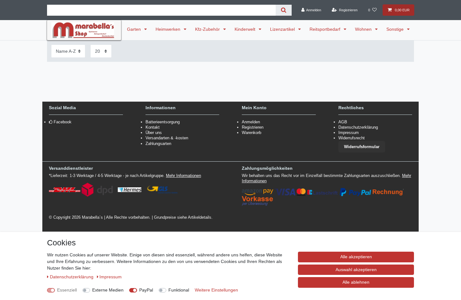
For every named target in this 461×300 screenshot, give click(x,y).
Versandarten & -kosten (167, 138)
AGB (342, 122)
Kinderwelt (246, 29)
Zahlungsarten (158, 143)
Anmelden (251, 122)
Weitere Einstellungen (216, 289)
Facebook (63, 122)
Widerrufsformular (361, 146)
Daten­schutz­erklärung (72, 276)
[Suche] (284, 10)
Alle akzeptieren (356, 256)
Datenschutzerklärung (358, 127)
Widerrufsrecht (351, 138)
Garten (134, 29)
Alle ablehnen (355, 282)
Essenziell (67, 289)
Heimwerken (169, 29)
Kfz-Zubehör (208, 29)
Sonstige (395, 29)
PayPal (146, 289)
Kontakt (153, 127)
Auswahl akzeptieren (356, 269)
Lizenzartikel (283, 29)
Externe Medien (108, 289)
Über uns (154, 132)
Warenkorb (251, 132)
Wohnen (364, 29)
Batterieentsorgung (163, 122)
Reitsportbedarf (326, 29)
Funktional (178, 289)
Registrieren (252, 127)
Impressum (348, 132)
